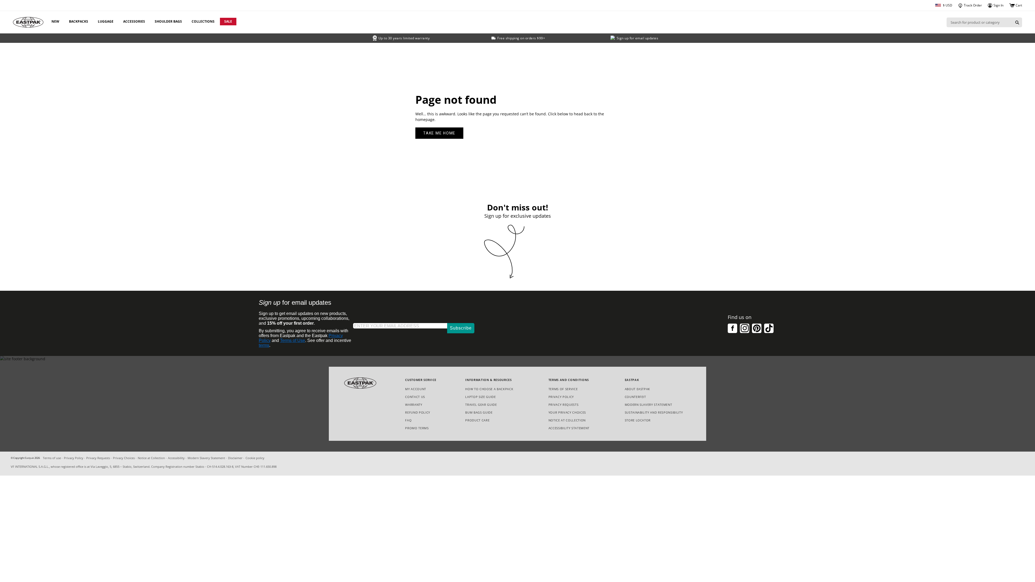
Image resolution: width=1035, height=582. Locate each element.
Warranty (413, 405)
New (55, 21)
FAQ (408, 420)
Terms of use (52, 458)
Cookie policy (255, 458)
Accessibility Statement (568, 428)
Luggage (105, 21)
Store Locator (638, 420)
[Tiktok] (769, 328)
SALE (228, 21)
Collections (203, 21)
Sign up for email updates (637, 38)
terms (264, 345)
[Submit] (1017, 22)
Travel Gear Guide (481, 405)
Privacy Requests (563, 405)
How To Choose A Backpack (489, 389)
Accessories (134, 21)
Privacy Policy (561, 397)
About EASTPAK (637, 389)
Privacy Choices (124, 458)
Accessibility (176, 458)
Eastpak (29, 458)
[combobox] (979, 22)
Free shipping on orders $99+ (521, 38)
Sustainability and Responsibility (654, 412)
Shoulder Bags (168, 21)
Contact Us (415, 397)
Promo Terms (417, 428)
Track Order (972, 5)
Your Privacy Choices (567, 412)
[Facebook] (732, 328)
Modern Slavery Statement (648, 405)
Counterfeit (635, 397)
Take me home (439, 133)
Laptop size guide (480, 397)
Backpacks (78, 21)
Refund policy (417, 412)
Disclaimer (235, 458)
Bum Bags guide (478, 412)
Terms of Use (292, 340)
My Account (415, 389)
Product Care (477, 420)
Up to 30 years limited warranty (404, 38)
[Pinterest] (756, 328)
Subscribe (461, 328)
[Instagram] (744, 328)
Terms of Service (563, 389)
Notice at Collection (567, 420)
